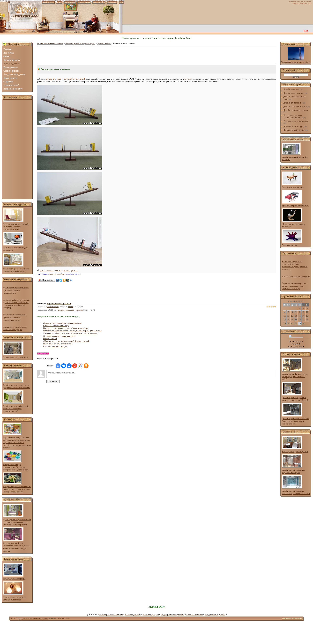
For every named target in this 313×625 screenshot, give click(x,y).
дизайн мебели (76, 310)
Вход (121, 2)
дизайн (61, 310)
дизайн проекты (48, 2)
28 (296, 323)
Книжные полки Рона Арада (56, 325)
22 (299, 319)
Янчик (70, 307)
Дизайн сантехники (292, 103)
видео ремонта (70, 2)
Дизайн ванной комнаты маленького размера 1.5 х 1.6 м (296, 492)
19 (288, 319)
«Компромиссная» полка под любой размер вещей (66, 341)
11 (285, 316)
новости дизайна (98, 2)
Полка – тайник (50, 338)
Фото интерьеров (151, 614)
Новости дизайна (133, 614)
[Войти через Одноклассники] (86, 365)
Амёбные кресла (289, 245)
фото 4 (66, 270)
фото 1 (43, 270)
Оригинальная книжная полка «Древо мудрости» (65, 328)
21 (296, 319)
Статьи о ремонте (194, 614)
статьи (59, 2)
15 (299, 316)
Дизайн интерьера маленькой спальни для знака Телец (16, 270)
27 (292, 323)
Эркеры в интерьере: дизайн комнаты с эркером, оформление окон (16, 227)
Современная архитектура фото (296, 62)
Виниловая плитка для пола (15, 357)
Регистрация (112, 2)
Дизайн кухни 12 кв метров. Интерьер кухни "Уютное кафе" (294, 376)
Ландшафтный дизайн (294, 130)
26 (288, 323)
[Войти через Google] (80, 365)
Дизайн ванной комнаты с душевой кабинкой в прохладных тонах (14, 317)
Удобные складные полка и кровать (59, 336)
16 (303, 316)
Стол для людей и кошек (293, 187)
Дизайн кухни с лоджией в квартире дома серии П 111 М (295, 398)
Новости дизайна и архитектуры (80, 43)
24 (307, 319)
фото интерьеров (84, 2)
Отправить (53, 381)
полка (67, 310)
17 (307, 316)
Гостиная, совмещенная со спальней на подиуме (15, 328)
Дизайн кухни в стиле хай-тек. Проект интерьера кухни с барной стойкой (295, 421)
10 (307, 312)
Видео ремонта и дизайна (172, 614)
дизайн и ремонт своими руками (35, 618)
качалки (188, 79)
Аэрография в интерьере (14, 578)
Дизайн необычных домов (295, 110)
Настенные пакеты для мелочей (57, 343)
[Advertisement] (17, 149)
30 (303, 323)
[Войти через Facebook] (69, 365)
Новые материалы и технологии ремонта (293, 116)
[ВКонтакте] (57, 280)
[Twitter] (61, 280)
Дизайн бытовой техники (295, 106)
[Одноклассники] (64, 280)
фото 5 (74, 270)
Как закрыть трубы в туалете (295, 451)
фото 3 (58, 270)
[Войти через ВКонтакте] (63, 365)
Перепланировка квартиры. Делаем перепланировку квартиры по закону (294, 286)
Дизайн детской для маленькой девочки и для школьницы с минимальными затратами (17, 522)
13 (292, 316)
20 (292, 319)
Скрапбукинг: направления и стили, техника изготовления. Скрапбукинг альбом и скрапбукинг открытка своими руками (17, 442)
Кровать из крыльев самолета (295, 205)
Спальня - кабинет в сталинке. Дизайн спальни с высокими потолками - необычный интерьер (16, 304)
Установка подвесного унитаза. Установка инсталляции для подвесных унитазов (294, 265)
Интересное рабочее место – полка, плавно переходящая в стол (72, 330)
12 (288, 316)
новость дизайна (56, 274)
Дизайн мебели (104, 43)
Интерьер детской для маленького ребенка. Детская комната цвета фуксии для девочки (16, 547)
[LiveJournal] (71, 280)
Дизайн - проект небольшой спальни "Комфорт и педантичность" (15, 408)
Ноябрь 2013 (296, 301)
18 (284, 319)
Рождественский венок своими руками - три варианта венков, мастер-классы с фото (17, 489)
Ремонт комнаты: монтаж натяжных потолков (14, 598)
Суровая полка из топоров (55, 346)
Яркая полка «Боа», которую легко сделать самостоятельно (70, 333)
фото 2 (50, 270)
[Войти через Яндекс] (74, 365)
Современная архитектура (295, 121)
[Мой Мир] (67, 280)
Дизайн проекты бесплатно (110, 614)
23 (303, 319)
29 (299, 323)
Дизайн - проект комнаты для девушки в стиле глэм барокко (16, 386)
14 (296, 316)
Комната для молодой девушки (296, 276)
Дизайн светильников (293, 93)
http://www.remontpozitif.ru (59, 303)
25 (284, 323)
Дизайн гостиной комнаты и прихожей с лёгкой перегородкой (16, 290)
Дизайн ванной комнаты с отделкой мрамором (293, 471)
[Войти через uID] (58, 365)
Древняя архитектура (293, 126)
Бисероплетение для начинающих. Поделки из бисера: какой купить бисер (15, 467)
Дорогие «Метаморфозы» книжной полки (62, 323)
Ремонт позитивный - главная (50, 43)
